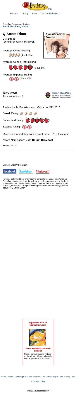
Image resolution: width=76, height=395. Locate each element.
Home (3, 377)
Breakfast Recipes (31, 377)
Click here (44, 358)
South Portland (11, 26)
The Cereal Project (49, 13)
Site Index (64, 377)
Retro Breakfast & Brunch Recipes (38, 349)
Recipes (13, 13)
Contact (18, 377)
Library (24, 13)
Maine (25, 26)
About (10, 377)
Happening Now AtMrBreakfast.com (38, 324)
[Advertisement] (38, 257)
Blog (34, 13)
